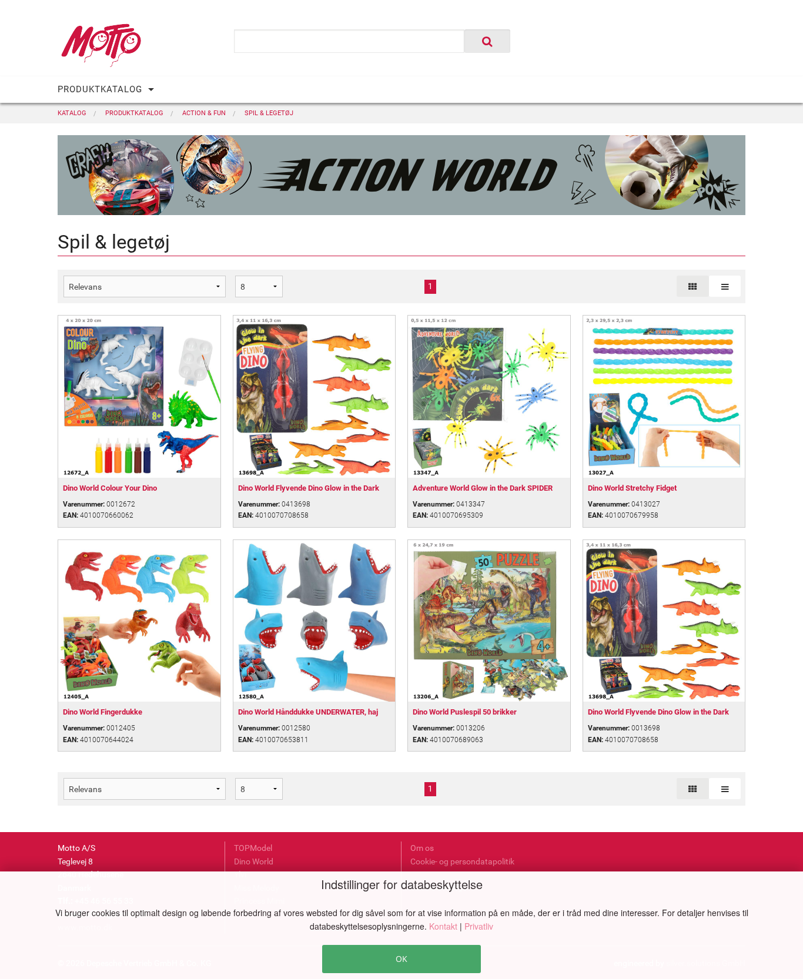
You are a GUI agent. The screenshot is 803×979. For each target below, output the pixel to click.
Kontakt (444, 926)
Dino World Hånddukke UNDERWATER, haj (308, 712)
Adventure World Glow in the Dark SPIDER (483, 488)
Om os (422, 848)
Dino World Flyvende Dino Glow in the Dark (308, 488)
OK (401, 958)
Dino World (253, 861)
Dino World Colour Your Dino (110, 488)
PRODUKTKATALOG (100, 89)
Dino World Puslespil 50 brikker (465, 712)
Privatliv (478, 926)
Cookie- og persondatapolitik (462, 861)
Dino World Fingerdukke (102, 712)
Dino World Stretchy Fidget (632, 488)
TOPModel (253, 848)
